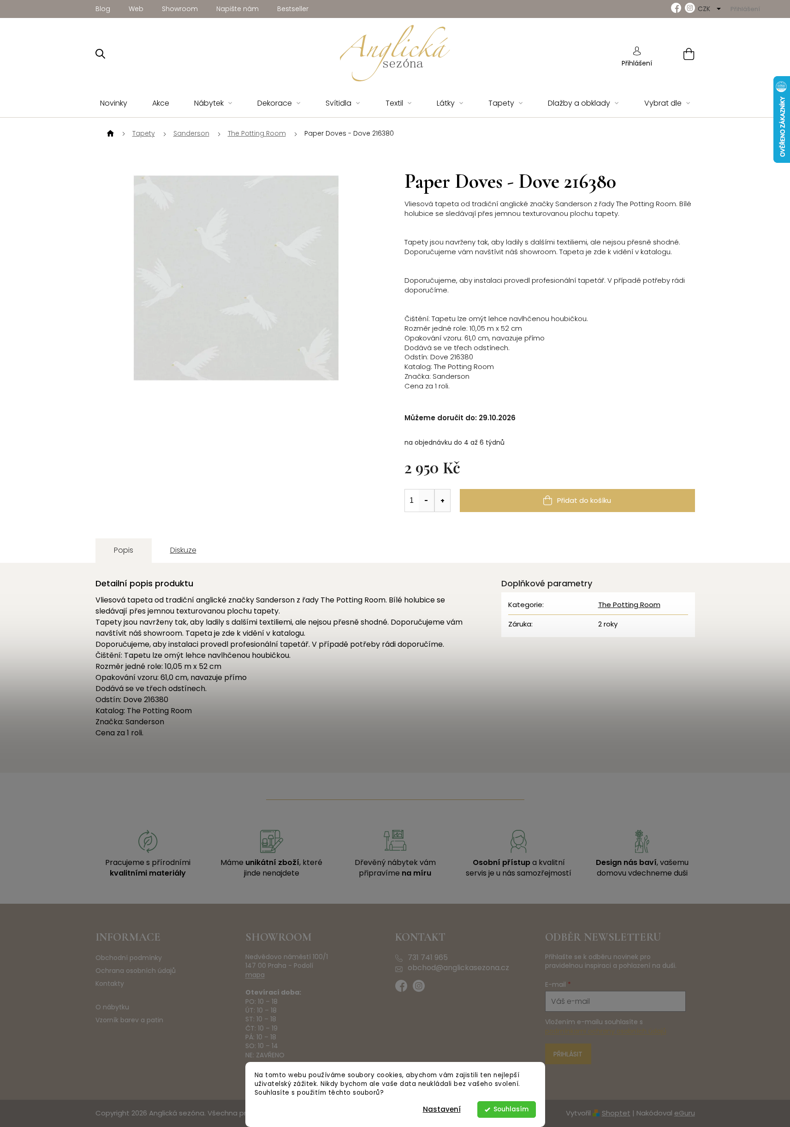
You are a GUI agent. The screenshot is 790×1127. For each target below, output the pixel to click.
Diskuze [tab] (183, 550)
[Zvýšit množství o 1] (442, 500)
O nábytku (112, 1007)
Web (136, 8)
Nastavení (442, 1109)
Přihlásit (567, 1054)
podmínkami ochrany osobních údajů (605, 1031)
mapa (255, 975)
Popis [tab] (123, 550)
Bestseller (293, 8)
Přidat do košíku (584, 500)
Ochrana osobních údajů (135, 970)
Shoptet (616, 1113)
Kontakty (109, 983)
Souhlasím (511, 1109)
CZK (705, 8)
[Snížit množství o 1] (426, 500)
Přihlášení (637, 63)
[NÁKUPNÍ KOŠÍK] (677, 54)
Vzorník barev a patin (129, 1020)
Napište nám (237, 8)
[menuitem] (113, 103)
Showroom (180, 8)
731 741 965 (428, 958)
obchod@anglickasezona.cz (458, 968)
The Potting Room (629, 604)
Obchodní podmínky (128, 958)
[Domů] (109, 134)
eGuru (684, 1113)
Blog (102, 8)
